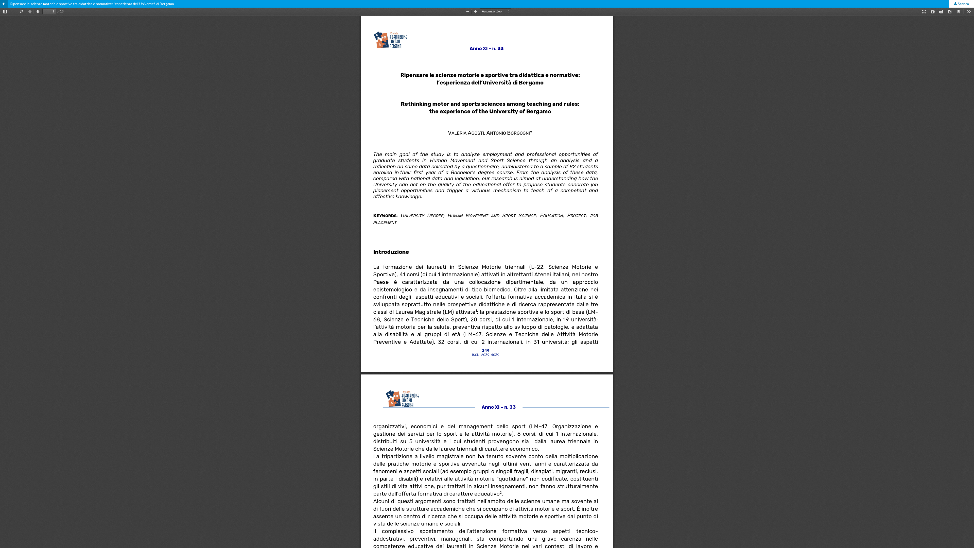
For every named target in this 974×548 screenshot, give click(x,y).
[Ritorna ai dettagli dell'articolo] (4, 4)
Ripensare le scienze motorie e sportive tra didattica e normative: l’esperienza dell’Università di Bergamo (92, 4)
